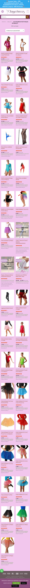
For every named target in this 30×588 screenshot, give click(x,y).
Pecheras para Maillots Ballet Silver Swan (21, 275)
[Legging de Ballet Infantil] (7, 297)
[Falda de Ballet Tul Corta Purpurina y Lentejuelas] (7, 422)
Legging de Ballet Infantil (7, 308)
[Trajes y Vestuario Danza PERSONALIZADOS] (7, 264)
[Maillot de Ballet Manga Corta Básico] (7, 360)
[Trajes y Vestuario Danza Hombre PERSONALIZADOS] (22, 230)
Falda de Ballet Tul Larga (7, 84)
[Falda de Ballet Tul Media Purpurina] (22, 514)
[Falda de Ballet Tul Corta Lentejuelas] (22, 422)
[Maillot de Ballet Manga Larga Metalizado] (7, 43)
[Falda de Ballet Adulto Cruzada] (7, 328)
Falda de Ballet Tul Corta (21, 494)
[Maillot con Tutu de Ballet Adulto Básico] (7, 199)
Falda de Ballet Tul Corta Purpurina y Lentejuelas (7, 433)
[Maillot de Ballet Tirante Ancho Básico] (22, 360)
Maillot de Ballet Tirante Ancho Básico (21, 371)
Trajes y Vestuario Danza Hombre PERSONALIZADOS (21, 242)
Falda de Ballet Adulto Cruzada (6, 339)
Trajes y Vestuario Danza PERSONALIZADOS (7, 275)
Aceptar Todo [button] (16, 583)
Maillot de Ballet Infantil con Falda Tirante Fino (21, 116)
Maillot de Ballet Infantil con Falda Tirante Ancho (21, 339)
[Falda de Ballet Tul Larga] (7, 74)
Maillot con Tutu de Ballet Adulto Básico (7, 210)
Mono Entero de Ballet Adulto (21, 179)
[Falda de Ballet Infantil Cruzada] (22, 297)
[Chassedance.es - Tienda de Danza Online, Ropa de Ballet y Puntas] (15, 11)
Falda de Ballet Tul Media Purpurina (22, 525)
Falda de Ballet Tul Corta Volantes (21, 85)
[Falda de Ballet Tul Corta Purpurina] (7, 453)
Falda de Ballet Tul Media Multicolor (7, 556)
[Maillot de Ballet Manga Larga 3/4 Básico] (7, 168)
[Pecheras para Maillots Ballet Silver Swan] (22, 264)
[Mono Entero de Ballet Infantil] (7, 136)
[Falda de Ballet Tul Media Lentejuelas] (7, 514)
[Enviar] (27, 16)
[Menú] (2, 11)
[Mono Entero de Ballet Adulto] (22, 168)
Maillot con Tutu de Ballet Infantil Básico (7, 116)
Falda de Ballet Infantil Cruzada (21, 308)
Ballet (9, 21)
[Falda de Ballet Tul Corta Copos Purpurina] (22, 391)
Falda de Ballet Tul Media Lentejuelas (7, 525)
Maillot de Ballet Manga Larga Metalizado (6, 54)
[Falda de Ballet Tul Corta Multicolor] (22, 451)
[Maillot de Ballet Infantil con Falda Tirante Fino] (22, 105)
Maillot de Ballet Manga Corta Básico (6, 371)
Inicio (4, 21)
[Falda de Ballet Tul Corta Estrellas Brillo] (7, 391)
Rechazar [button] (24, 583)
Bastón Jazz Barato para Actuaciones (21, 147)
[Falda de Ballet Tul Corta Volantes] (22, 74)
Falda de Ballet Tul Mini (6, 494)
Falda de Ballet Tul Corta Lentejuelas (21, 433)
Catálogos (22, 577)
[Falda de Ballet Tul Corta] (22, 484)
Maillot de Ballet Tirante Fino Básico (21, 54)
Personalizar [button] (15, 585)
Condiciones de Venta (17, 576)
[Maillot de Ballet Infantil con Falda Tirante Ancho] (22, 328)
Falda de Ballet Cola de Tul (22, 209)
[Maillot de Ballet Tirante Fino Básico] (22, 43)
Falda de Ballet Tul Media (7, 240)
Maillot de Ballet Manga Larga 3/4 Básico (6, 179)
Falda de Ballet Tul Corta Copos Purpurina (21, 402)
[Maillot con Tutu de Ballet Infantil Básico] (7, 105)
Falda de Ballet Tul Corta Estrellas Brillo (7, 402)
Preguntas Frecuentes (12, 577)
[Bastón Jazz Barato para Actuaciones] (22, 136)
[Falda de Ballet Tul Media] (7, 230)
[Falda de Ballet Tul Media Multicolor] (7, 545)
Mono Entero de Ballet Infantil (6, 147)
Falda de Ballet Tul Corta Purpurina (7, 464)
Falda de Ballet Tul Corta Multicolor (21, 461)
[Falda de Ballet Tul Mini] (7, 484)
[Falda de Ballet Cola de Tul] (22, 199)
